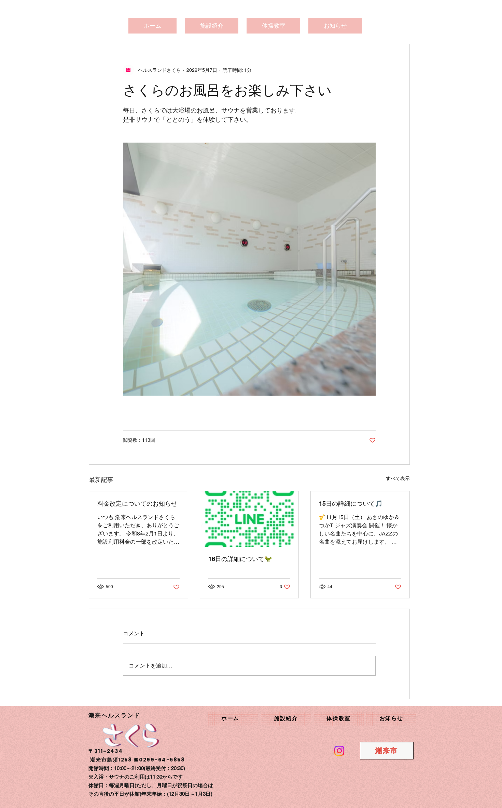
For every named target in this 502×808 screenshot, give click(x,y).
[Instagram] (339, 750)
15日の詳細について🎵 (350, 503)
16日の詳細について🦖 (240, 558)
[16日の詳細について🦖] (249, 519)
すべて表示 (398, 478)
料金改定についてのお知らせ (137, 503)
